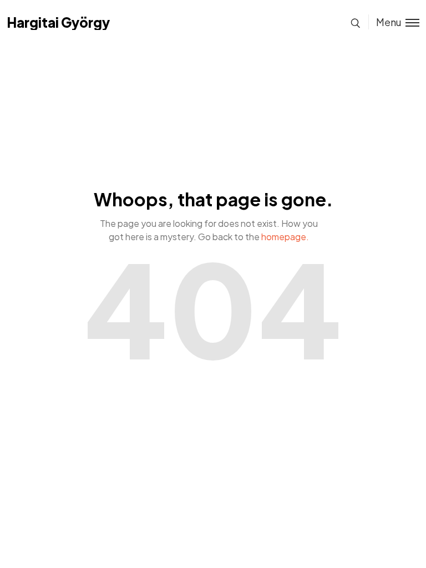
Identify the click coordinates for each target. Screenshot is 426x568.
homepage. (285, 236)
